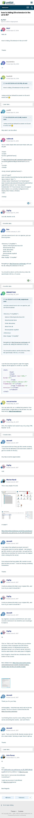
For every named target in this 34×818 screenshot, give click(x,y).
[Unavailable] (6, 683)
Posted (12, 30)
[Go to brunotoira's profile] (3, 63)
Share (8, 797)
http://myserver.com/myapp (18, 263)
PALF (4, 20)
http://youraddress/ (15, 411)
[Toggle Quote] (4, 83)
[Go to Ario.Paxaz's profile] (3, 756)
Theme (13, 811)
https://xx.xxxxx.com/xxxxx (9, 711)
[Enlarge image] (9, 97)
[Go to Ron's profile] (3, 230)
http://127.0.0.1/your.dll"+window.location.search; (17, 159)
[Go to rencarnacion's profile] (3, 402)
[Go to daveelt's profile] (3, 442)
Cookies (20, 811)
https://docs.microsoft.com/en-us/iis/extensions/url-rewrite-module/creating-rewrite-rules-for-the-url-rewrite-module (16, 664)
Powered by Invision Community (17, 815)
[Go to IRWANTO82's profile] (3, 293)
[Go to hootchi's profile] (3, 77)
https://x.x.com (23, 772)
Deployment (14, 21)
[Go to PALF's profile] (3, 29)
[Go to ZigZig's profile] (3, 212)
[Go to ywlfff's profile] (3, 111)
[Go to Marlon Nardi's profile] (3, 481)
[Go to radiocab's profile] (3, 140)
